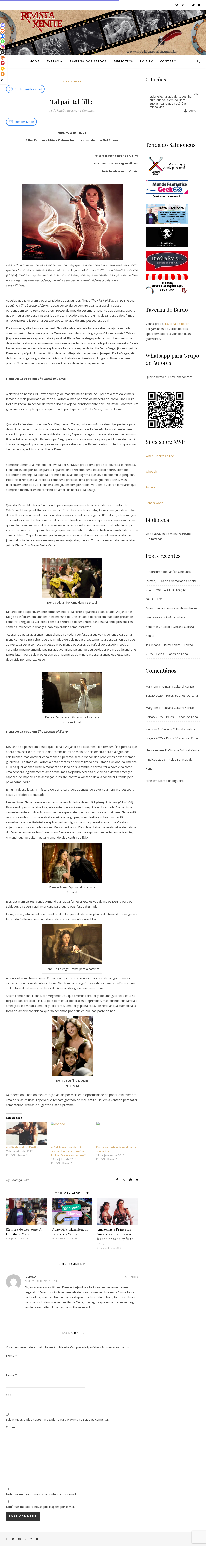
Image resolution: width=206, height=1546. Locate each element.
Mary (149, 686)
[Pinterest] (2, 63)
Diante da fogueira (171, 781)
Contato (168, 61)
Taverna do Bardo (177, 323)
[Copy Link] (2, 68)
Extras (53, 61)
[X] (2, 52)
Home (34, 61)
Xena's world (154, 503)
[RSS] (2, 57)
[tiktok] (193, 5)
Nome (11, 1355)
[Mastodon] (2, 25)
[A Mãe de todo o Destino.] (26, 1133)
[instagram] (183, 5)
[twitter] (177, 5)
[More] (2, 74)
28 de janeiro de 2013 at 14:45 (41, 1280)
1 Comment (87, 110)
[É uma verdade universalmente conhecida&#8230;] (116, 1133)
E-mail (11, 1375)
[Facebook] (2, 36)
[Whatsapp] (2, 41)
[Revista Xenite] (103, 32)
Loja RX (146, 61)
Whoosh (151, 471)
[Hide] (1, 80)
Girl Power (72, 81)
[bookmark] (199, 5)
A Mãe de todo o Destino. (23, 1147)
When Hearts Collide (160, 456)
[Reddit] (2, 30)
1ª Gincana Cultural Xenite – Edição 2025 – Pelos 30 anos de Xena (173, 759)
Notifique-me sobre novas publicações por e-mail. (40, 1507)
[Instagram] (2, 46)
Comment (13, 1427)
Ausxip (150, 487)
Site (8, 1395)
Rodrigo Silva (19, 1180)
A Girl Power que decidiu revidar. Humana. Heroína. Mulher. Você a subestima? (68, 1151)
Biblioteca (123, 61)
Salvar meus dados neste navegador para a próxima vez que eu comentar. (57, 1419)
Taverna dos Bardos (88, 61)
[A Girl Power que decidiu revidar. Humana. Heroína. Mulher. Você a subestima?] (71, 1133)
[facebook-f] (171, 5)
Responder (130, 1277)
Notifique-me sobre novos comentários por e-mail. (41, 1494)
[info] (188, 5)
